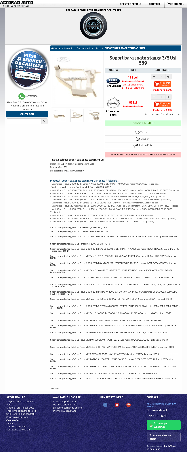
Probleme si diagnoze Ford (21, 410)
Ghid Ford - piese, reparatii (20, 414)
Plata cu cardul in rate (65, 404)
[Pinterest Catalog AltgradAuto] (128, 404)
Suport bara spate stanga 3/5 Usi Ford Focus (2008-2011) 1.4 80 (79, 227)
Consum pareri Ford (17, 417)
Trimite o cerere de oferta (160, 437)
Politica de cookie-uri (18, 429)
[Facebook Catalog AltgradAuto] (105, 404)
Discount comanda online (67, 407)
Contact (155, 4)
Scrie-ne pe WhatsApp (160, 425)
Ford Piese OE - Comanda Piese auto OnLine (27, 102)
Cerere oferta (13, 420)
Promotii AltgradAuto (65, 410)
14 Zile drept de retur (64, 401)
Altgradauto (15, 397)
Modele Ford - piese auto (20, 407)
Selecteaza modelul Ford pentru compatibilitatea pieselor (142, 154)
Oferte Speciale (130, 4)
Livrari (9, 423)
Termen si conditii (16, 426)
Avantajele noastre (67, 397)
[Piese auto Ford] (29, 3)
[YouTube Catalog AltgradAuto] (117, 404)
